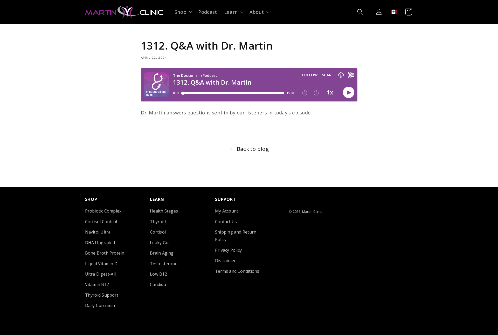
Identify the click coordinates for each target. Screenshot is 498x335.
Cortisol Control (101, 221)
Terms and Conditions (237, 271)
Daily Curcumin (100, 305)
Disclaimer (225, 260)
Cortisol (158, 232)
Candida (158, 284)
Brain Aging (162, 253)
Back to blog (253, 148)
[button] (183, 11)
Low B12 (158, 274)
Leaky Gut (160, 242)
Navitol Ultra (98, 232)
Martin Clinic (312, 211)
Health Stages (164, 211)
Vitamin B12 (97, 284)
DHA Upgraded (100, 242)
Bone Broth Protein (105, 253)
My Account (226, 211)
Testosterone (163, 263)
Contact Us (226, 221)
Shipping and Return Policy (235, 235)
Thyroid (158, 221)
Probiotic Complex (103, 211)
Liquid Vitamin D (101, 263)
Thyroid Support (101, 295)
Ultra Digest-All (100, 274)
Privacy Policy (228, 250)
